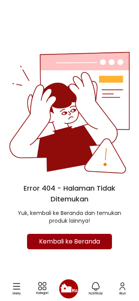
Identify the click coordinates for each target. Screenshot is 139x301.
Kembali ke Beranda (69, 241)
